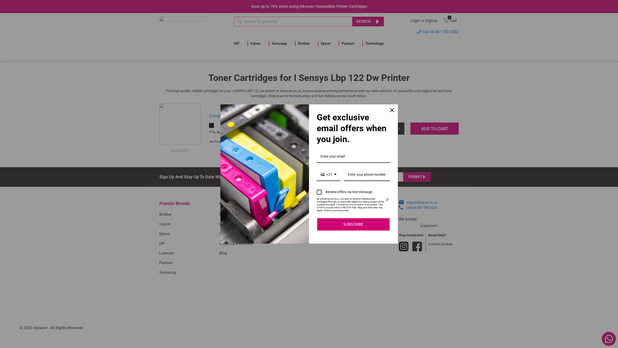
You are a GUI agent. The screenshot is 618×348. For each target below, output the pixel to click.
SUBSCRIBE (353, 224)
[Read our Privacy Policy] (387, 200)
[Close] (392, 110)
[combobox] (328, 175)
